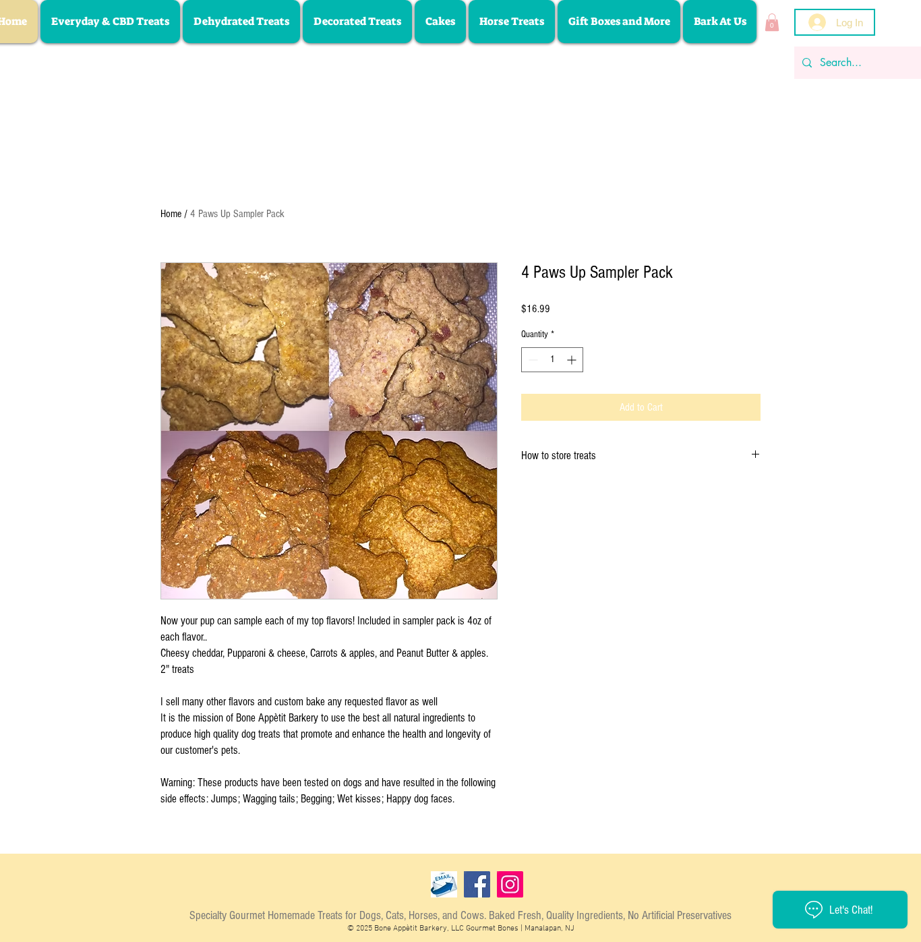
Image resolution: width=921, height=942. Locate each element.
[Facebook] (477, 884)
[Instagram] (510, 884)
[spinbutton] (552, 360)
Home (170, 214)
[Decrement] (531, 360)
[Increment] (572, 360)
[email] (444, 884)
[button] (772, 22)
